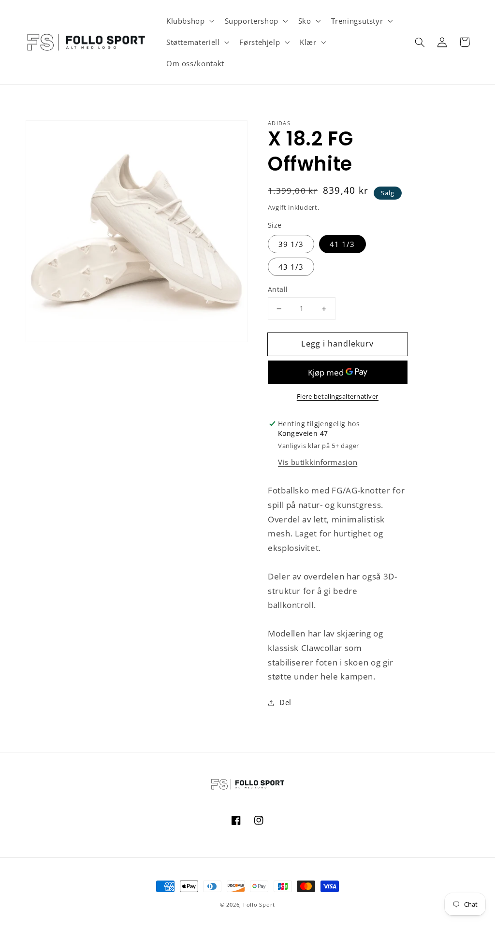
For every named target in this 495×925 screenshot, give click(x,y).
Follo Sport (259, 904)
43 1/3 (291, 267)
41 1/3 (342, 244)
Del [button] (285, 702)
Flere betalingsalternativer (338, 396)
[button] (189, 20)
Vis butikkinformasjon (317, 462)
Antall (278, 289)
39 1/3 (291, 244)
